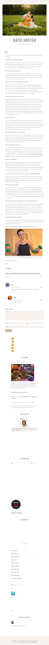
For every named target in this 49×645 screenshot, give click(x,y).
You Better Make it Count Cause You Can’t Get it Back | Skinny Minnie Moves (22, 273)
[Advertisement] (22, 445)
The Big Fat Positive (15, 572)
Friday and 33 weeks (15, 569)
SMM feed (25, 543)
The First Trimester (15, 562)
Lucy (35, 207)
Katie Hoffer (24, 40)
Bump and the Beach (15, 575)
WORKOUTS (9, 78)
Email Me (35, 226)
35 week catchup (14, 556)
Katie (15, 297)
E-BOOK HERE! (18, 396)
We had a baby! (14, 550)
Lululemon (29, 207)
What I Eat (31, 169)
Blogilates (13, 210)
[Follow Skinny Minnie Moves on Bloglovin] (16, 512)
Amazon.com (8, 196)
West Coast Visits (14, 553)
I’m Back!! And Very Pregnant (16, 578)
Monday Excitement (15, 566)
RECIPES (24, 169)
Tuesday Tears (14, 559)
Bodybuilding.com (9, 91)
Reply (41, 275)
